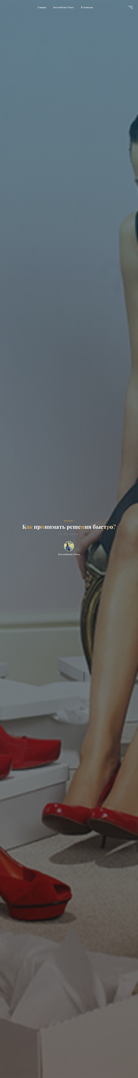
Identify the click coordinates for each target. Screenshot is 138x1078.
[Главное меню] (130, 7)
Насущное (68, 520)
